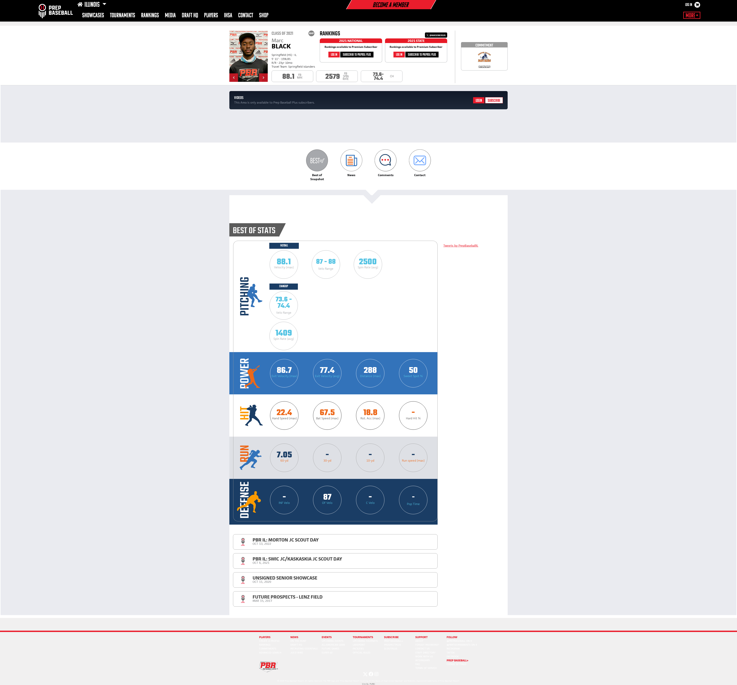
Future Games (330, 648)
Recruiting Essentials (304, 648)
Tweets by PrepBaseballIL (460, 246)
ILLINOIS (92, 5)
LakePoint (359, 644)
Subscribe (494, 101)
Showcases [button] (93, 15)
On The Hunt (298, 641)
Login (479, 101)
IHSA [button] (228, 15)
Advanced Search (270, 652)
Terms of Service (426, 668)
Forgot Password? (427, 644)
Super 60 (327, 652)
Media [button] (170, 15)
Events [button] (327, 637)
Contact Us (422, 648)
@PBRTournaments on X (462, 644)
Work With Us (424, 656)
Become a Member (390, 5)
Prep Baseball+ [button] (457, 660)
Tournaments (122, 15)
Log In (688, 5)
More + (692, 16)
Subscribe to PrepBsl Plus (357, 55)
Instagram (453, 648)
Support (421, 637)
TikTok (451, 652)
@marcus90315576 (437, 35)
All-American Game (333, 644)
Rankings (150, 15)
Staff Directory (425, 652)
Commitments (267, 648)
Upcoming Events (332, 641)
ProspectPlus (392, 644)
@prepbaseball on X (459, 641)
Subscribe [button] (391, 637)
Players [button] (211, 15)
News (294, 637)
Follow (452, 637)
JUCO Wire (296, 652)
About (419, 641)
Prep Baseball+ (393, 641)
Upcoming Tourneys (365, 641)
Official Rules (361, 652)
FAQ (417, 664)
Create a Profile (269, 641)
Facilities (358, 648)
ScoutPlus (390, 648)
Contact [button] (245, 15)
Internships (422, 660)
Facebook (453, 656)
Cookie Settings (456, 664)
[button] (233, 77)
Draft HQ (190, 15)
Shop (264, 15)
